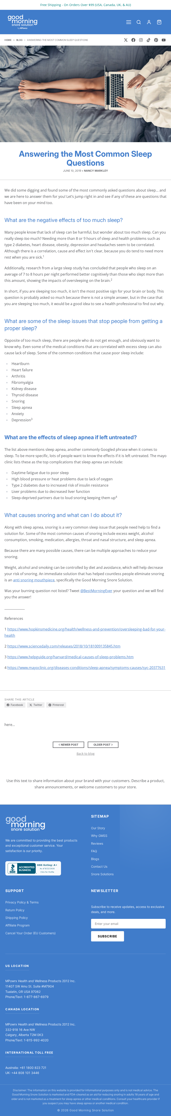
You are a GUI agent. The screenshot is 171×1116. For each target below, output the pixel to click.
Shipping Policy (16, 918)
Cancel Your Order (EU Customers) (30, 933)
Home (8, 40)
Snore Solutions (102, 874)
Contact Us (99, 866)
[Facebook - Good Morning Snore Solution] (133, 40)
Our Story (98, 828)
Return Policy (14, 910)
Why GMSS (99, 836)
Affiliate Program (17, 925)
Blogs (95, 859)
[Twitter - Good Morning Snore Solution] (126, 40)
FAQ (94, 851)
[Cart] (159, 22)
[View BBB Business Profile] (33, 868)
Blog (19, 40)
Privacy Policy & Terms (22, 902)
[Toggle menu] (128, 22)
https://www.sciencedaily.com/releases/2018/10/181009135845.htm (63, 646)
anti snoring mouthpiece (34, 580)
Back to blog (86, 753)
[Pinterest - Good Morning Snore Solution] (156, 40)
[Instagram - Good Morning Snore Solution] (141, 40)
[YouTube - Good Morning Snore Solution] (164, 40)
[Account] (149, 22)
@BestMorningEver (96, 590)
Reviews (97, 843)
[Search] (138, 22)
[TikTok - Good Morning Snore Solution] (148, 40)
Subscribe (107, 936)
